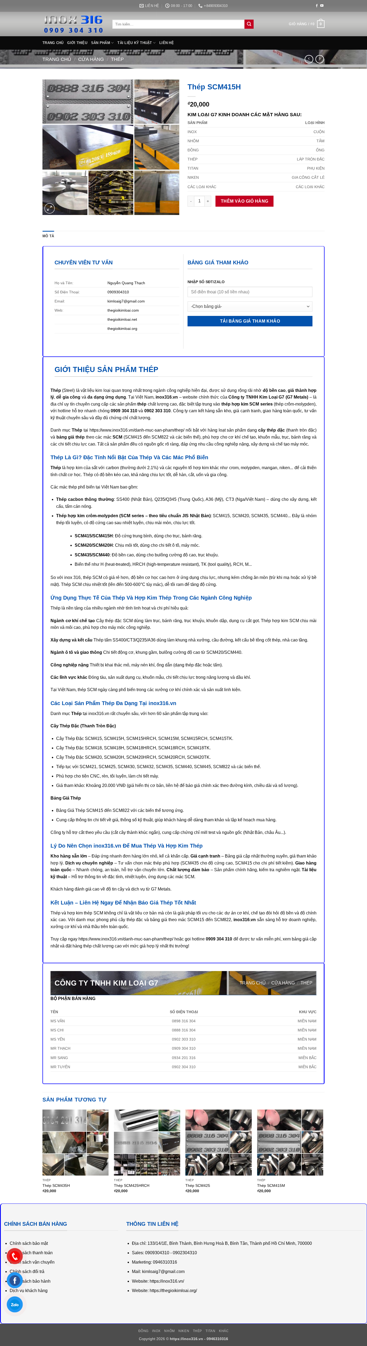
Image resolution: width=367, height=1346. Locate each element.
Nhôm (169, 1331)
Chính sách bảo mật (29, 1243)
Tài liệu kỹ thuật (134, 43)
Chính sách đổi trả (27, 1271)
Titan (210, 1331)
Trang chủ (52, 43)
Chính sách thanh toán (31, 1252)
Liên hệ (166, 43)
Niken (183, 1331)
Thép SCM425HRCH (131, 1185)
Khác (224, 1331)
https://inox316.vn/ (167, 1281)
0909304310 (118, 292)
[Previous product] (319, 59)
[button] (307, 24)
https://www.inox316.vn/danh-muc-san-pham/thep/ (136, 430)
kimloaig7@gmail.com (126, 301)
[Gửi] (249, 24)
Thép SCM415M (271, 1185)
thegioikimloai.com (123, 310)
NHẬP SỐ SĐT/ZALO (206, 282)
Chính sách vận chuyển (32, 1262)
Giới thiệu (77, 43)
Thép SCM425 (197, 1185)
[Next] (323, 1156)
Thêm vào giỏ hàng (244, 201)
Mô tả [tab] (48, 236)
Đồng (143, 1331)
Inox (156, 1331)
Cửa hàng (91, 59)
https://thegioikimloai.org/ (173, 1290)
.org (134, 328)
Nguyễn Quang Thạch (126, 283)
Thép (117, 59)
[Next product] (309, 59)
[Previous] (43, 1156)
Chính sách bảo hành (30, 1281)
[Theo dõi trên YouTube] (321, 6)
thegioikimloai (119, 319)
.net (134, 319)
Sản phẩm (100, 43)
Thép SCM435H (56, 1185)
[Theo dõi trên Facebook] (316, 6)
